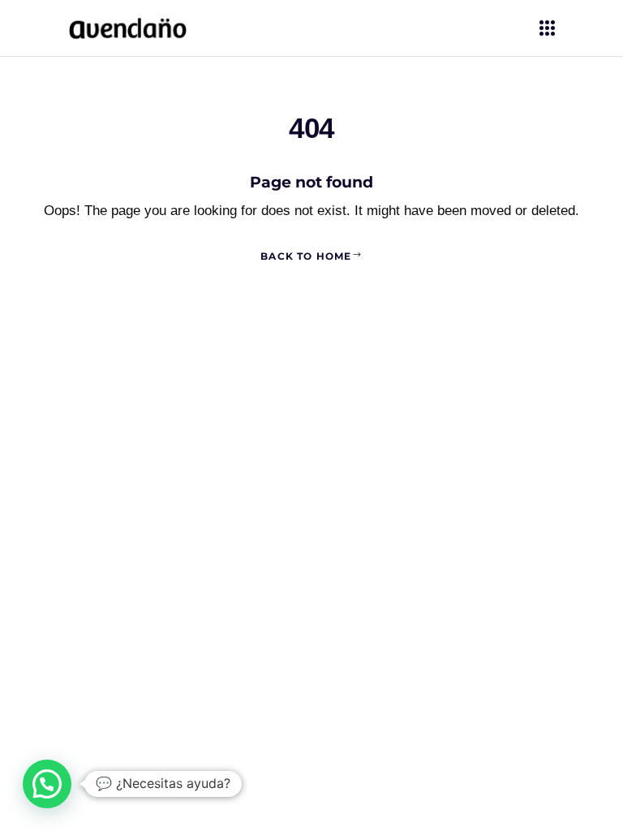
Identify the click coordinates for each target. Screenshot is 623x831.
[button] (47, 784)
